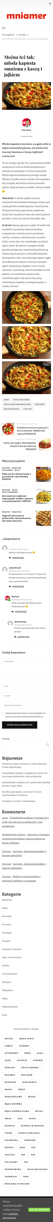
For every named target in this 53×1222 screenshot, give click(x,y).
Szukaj (5, 738)
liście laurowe (30, 1068)
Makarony (7, 900)
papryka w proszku (32, 1126)
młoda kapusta (11, 409)
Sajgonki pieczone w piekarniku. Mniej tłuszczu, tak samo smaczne (16, 518)
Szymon (6, 851)
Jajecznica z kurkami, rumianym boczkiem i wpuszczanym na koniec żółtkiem (26, 838)
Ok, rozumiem (39, 1209)
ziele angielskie (37, 1169)
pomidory (30, 1140)
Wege (28, 50)
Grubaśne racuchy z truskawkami (18, 801)
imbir (27, 1053)
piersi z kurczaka (29, 1133)
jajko (8, 1060)
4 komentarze (27, 136)
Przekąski (7, 933)
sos (33, 1155)
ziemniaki (11, 1177)
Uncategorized (9, 974)
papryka (10, 1126)
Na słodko (7, 916)
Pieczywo (6, 924)
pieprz (8, 1133)
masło (8, 1089)
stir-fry (28, 409)
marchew (39, 404)
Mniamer (26, 130)
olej (20, 1119)
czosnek (24, 1046)
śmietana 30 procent (17, 1184)
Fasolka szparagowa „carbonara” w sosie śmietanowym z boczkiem (21, 793)
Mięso (5, 908)
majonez (10, 1075)
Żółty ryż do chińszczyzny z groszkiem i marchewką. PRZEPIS (16, 476)
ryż (33, 1147)
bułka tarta (26, 1039)
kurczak (10, 1068)
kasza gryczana (21, 400)
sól (26, 1162)
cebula (9, 1046)
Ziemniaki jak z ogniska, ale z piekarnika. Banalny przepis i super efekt (26, 784)
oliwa (32, 1119)
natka (39, 1111)
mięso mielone (13, 1097)
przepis (9, 1147)
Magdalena (15, 546)
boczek (9, 1039)
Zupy (4, 1015)
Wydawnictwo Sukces (13, 834)
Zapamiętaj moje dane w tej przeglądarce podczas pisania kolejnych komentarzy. (25, 715)
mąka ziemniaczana (17, 1111)
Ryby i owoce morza (11, 957)
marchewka (29, 1082)
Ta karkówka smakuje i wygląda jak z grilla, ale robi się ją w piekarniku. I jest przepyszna (24, 775)
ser (23, 1155)
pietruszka (11, 1140)
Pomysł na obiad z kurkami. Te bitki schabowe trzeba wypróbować (24, 765)
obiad (8, 1119)
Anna (5, 817)
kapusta (22, 1060)
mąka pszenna (13, 1104)
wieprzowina (13, 1169)
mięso (21, 1089)
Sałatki (5, 965)
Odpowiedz (18, 558)
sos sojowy (11, 1162)
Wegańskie (7, 470)
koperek (38, 1060)
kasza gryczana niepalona (17, 404)
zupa (26, 1177)
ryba (22, 1147)
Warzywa (19, 50)
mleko (31, 1097)
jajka (6, 400)
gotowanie (11, 1053)
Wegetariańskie (40, 50)
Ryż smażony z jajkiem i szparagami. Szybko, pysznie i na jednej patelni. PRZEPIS (17, 498)
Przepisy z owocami (11, 949)
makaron (26, 1075)
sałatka (10, 1155)
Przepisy (8, 50)
